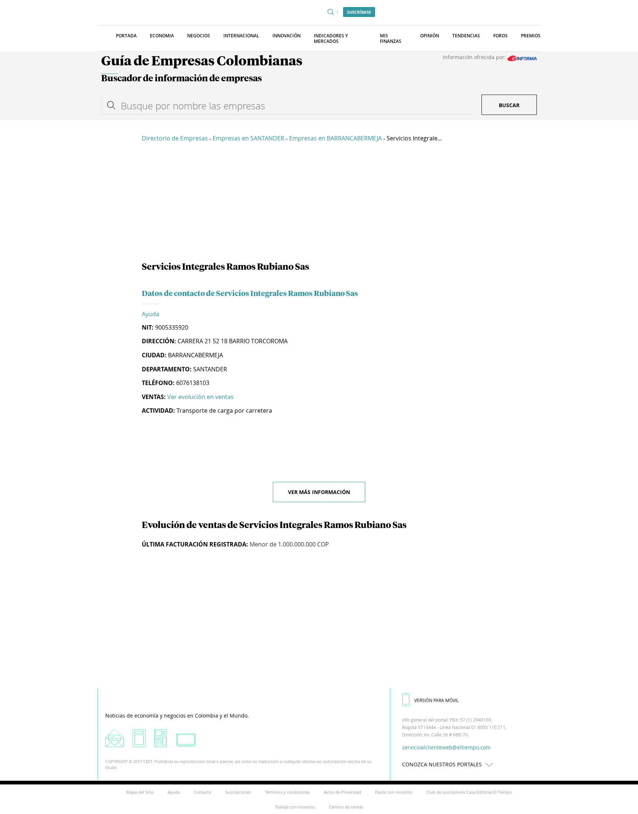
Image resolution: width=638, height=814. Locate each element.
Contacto (202, 792)
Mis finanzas (390, 38)
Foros (500, 36)
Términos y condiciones (287, 792)
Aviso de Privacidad (342, 792)
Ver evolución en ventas (200, 397)
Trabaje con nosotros (295, 807)
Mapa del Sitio (140, 792)
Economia (162, 36)
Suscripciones (238, 792)
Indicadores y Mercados (331, 38)
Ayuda (150, 314)
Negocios (198, 36)
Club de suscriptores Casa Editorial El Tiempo (469, 792)
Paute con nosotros (393, 792)
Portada (126, 36)
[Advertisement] (319, 203)
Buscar (509, 105)
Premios (531, 36)
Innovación (286, 36)
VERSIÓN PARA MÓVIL (436, 700)
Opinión (429, 36)
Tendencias (466, 36)
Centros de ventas (346, 807)
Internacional (241, 36)
